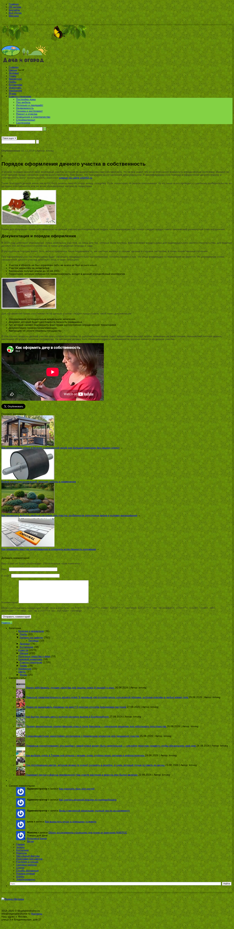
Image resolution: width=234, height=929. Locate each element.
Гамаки (20, 844)
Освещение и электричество (33, 116)
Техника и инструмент (29, 110)
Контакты (14, 9)
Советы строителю (20, 96)
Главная (14, 4)
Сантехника (23, 122)
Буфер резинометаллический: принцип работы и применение (38, 481)
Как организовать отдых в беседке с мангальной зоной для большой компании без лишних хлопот (60, 447)
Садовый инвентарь (30, 659)
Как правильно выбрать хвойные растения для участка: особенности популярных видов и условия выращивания (69, 515)
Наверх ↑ (6, 622)
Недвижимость (25, 108)
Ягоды (12, 93)
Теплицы (33, 640)
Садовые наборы (26, 864)
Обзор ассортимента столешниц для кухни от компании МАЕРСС (87, 832)
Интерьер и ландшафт (29, 105)
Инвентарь (15, 87)
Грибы (12, 81)
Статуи (20, 867)
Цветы (22, 671)
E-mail (5, 575)
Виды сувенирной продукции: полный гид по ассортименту (94, 810)
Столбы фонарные (27, 870)
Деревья (14, 72)
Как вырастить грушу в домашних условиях (70, 821)
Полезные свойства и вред (34, 656)
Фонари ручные (25, 873)
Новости (23, 650)
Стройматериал (25, 119)
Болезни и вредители (31, 631)
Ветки (30, 841)
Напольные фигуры (28, 855)
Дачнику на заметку (31, 637)
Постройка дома (26, 99)
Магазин (14, 15)
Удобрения (15, 90)
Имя (4, 569)
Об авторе (15, 6)
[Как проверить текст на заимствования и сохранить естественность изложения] (27, 546)
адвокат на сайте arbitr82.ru (75, 177)
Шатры (20, 876)
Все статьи (15, 12)
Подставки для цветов (29, 858)
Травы (12, 75)
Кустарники (15, 84)
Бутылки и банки (37, 838)
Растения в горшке (27, 861)
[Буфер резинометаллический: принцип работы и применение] (27, 478)
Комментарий (9, 602)
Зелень (20, 847)
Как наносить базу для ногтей (77, 788)
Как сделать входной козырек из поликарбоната (87, 799)
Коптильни (22, 850)
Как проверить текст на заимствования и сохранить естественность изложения (48, 549)
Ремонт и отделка (26, 113)
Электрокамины (25, 879)
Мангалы (21, 852)
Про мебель (23, 102)
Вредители (15, 78)
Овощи (13, 70)
